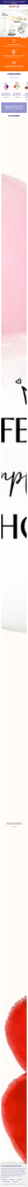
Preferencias (15, 1181)
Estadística (19, 1179)
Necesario (5, 1179)
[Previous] (22, 37)
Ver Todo (14, 77)
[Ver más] (14, 474)
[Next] (25, 37)
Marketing (12, 1179)
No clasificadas (6, 1181)
